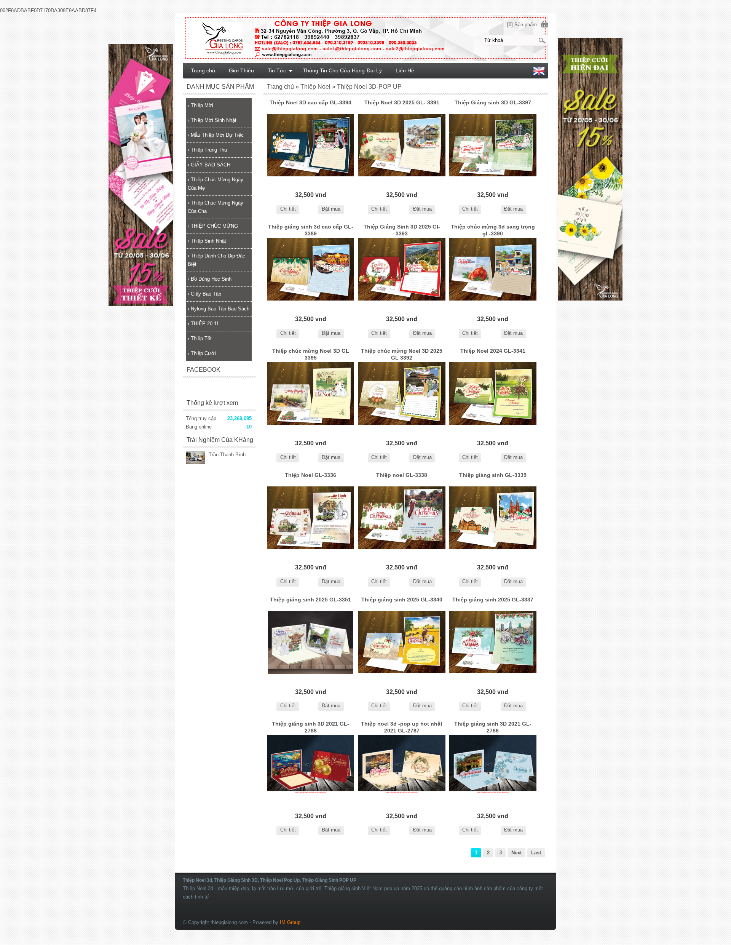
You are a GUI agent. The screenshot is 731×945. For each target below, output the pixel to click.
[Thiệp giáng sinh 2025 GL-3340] (401, 642)
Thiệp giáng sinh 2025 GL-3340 (401, 599)
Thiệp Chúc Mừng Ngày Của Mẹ (215, 184)
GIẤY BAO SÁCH (209, 165)
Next (516, 852)
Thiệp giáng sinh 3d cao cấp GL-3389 (310, 230)
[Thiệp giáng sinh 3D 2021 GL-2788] (310, 766)
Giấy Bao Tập (204, 294)
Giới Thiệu (241, 70)
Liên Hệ (405, 70)
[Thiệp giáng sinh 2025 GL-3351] (310, 642)
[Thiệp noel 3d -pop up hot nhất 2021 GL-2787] (401, 766)
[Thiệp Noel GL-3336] (310, 517)
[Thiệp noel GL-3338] (401, 517)
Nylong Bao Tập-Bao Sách (218, 309)
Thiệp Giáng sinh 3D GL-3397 (493, 102)
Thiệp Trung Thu (207, 150)
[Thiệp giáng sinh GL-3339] (492, 517)
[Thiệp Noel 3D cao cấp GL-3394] (310, 145)
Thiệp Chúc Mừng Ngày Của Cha (215, 207)
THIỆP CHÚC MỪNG (213, 226)
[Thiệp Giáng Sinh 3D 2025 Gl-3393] (401, 269)
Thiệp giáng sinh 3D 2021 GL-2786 (492, 727)
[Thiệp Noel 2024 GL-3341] (492, 393)
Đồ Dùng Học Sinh (209, 279)
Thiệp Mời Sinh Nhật (212, 120)
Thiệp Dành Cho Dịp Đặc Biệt (216, 260)
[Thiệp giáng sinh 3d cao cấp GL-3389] (310, 269)
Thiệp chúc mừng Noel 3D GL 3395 (310, 354)
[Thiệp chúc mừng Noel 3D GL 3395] (310, 393)
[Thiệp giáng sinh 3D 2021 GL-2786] (492, 766)
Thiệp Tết (200, 338)
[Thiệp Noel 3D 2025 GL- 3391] (401, 145)
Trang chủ (203, 70)
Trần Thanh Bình (227, 454)
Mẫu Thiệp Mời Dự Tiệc (216, 135)
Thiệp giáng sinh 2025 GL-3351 (310, 599)
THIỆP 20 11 (203, 323)
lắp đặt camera (548, 870)
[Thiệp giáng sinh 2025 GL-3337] (492, 642)
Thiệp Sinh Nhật (207, 241)
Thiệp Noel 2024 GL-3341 (492, 351)
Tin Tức (277, 70)
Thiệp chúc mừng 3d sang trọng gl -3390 (493, 230)
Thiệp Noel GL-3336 (310, 475)
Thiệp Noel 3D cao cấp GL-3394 (310, 102)
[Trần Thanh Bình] (195, 458)
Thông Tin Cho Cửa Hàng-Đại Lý (342, 70)
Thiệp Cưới (202, 353)
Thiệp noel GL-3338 (401, 475)
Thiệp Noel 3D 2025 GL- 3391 (401, 102)
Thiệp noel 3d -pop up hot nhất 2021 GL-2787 (401, 727)
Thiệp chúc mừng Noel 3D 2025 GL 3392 (401, 354)
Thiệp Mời (200, 105)
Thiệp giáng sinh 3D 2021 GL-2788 (310, 727)
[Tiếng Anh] (538, 73)
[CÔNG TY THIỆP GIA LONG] (365, 37)
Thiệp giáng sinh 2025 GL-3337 (492, 599)
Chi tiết (288, 209)
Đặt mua (331, 209)
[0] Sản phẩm (522, 24)
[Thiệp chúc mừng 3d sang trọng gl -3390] (492, 269)
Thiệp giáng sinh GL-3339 (493, 475)
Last (536, 852)
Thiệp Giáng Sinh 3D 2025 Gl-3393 (402, 230)
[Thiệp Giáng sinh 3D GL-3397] (492, 145)
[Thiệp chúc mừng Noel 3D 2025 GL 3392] (401, 393)
